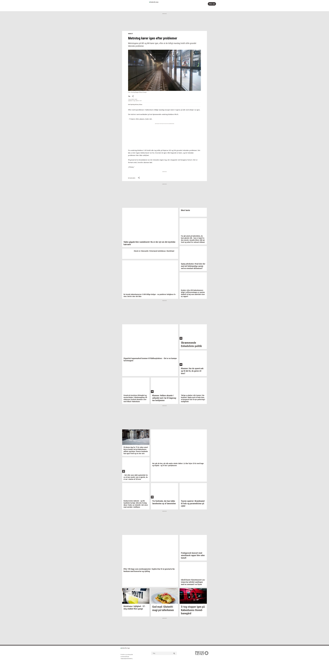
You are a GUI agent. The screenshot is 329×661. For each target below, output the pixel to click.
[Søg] (174, 653)
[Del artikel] (133, 96)
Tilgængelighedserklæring (126, 658)
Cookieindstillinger (125, 656)
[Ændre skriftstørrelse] (129, 96)
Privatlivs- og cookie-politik (127, 654)
